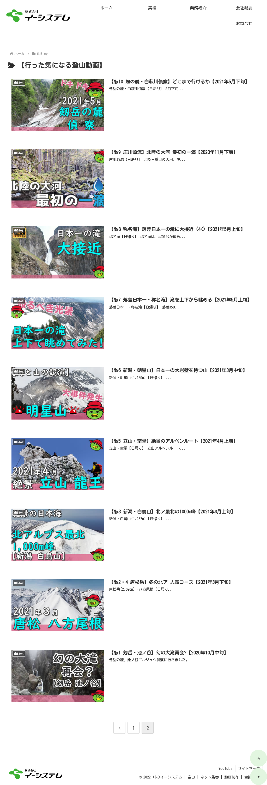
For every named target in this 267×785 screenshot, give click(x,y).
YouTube (226, 768)
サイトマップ (249, 768)
